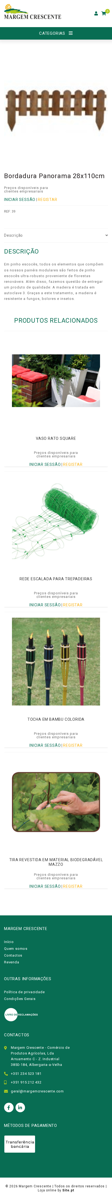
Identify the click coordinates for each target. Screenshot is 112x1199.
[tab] (56, 236)
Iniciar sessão (19, 199)
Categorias (52, 33)
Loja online (47, 1190)
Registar (47, 199)
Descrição (13, 235)
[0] (103, 13)
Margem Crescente (35, 1186)
